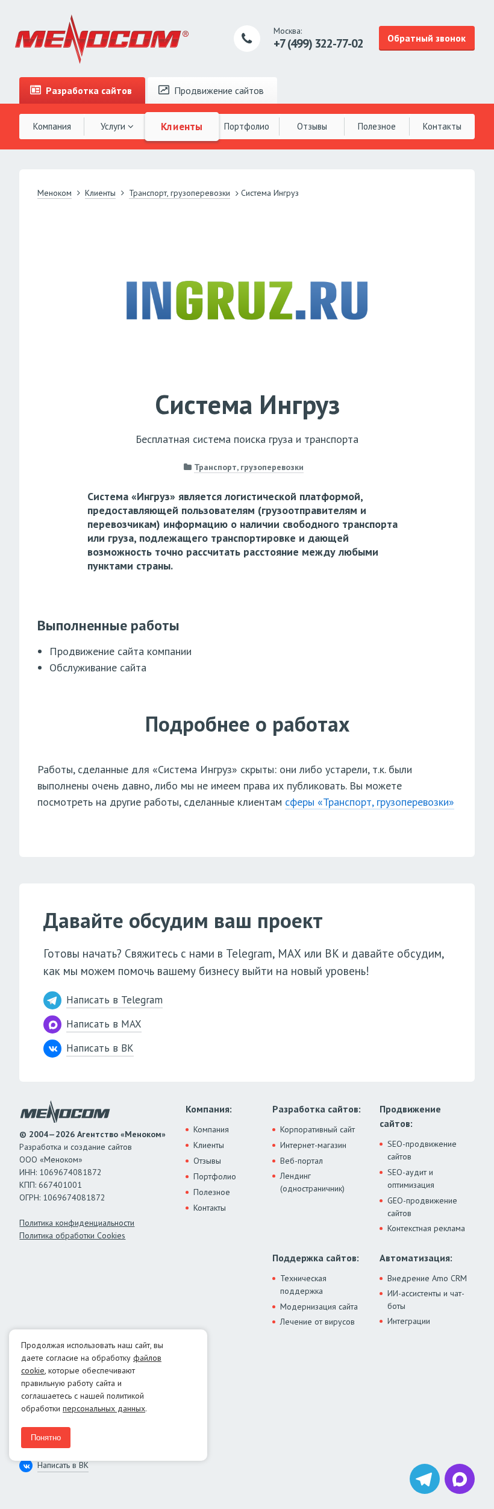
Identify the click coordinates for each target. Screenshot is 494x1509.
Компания (52, 126)
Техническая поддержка (303, 1284)
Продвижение (218, 90)
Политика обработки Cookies (72, 1235)
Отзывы (312, 126)
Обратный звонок (426, 38)
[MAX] (460, 1479)
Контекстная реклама (426, 1228)
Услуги (114, 126)
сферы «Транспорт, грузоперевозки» (369, 802)
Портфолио (246, 126)
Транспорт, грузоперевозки (249, 467)
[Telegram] (425, 1479)
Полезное (377, 126)
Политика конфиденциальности (76, 1222)
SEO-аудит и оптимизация (410, 1178)
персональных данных (104, 1408)
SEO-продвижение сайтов (422, 1150)
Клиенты (182, 126)
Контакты (442, 126)
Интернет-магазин (313, 1145)
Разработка (87, 90)
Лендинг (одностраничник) (312, 1182)
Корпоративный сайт (317, 1129)
